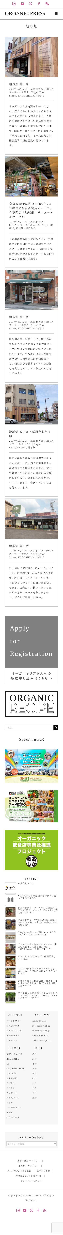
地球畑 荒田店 (19, 84)
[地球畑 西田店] (31, 290)
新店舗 (20, 228)
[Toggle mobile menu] (56, 13)
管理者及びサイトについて (29, 1175)
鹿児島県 (31, 228)
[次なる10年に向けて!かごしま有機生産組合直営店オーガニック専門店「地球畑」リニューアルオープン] (31, 176)
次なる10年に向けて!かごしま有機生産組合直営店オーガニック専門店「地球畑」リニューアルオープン (31, 210)
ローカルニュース (30, 224)
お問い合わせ (43, 1170)
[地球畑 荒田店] (31, 57)
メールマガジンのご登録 (19, 1170)
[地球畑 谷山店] (31, 519)
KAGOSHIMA (26, 95)
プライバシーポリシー (31, 1180)
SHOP (49, 88)
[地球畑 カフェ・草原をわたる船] (31, 404)
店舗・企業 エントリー (28, 1160)
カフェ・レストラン (20, 444)
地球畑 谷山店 (19, 546)
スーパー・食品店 (19, 92)
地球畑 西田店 (19, 317)
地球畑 (40, 95)
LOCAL (13, 224)
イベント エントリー (28, 1165)
